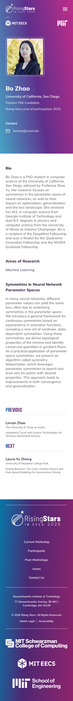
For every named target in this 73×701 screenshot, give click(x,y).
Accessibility (46, 621)
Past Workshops (36, 560)
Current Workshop (36, 542)
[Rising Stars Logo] (36, 519)
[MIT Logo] (62, 23)
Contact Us (36, 577)
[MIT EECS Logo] (16, 23)
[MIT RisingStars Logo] (20, 12)
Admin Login (27, 621)
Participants (36, 551)
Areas (36, 569)
